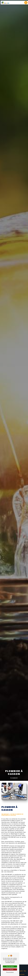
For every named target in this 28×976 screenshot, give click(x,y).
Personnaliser (10, 972)
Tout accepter (10, 966)
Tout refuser (9, 969)
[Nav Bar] (25, 2)
